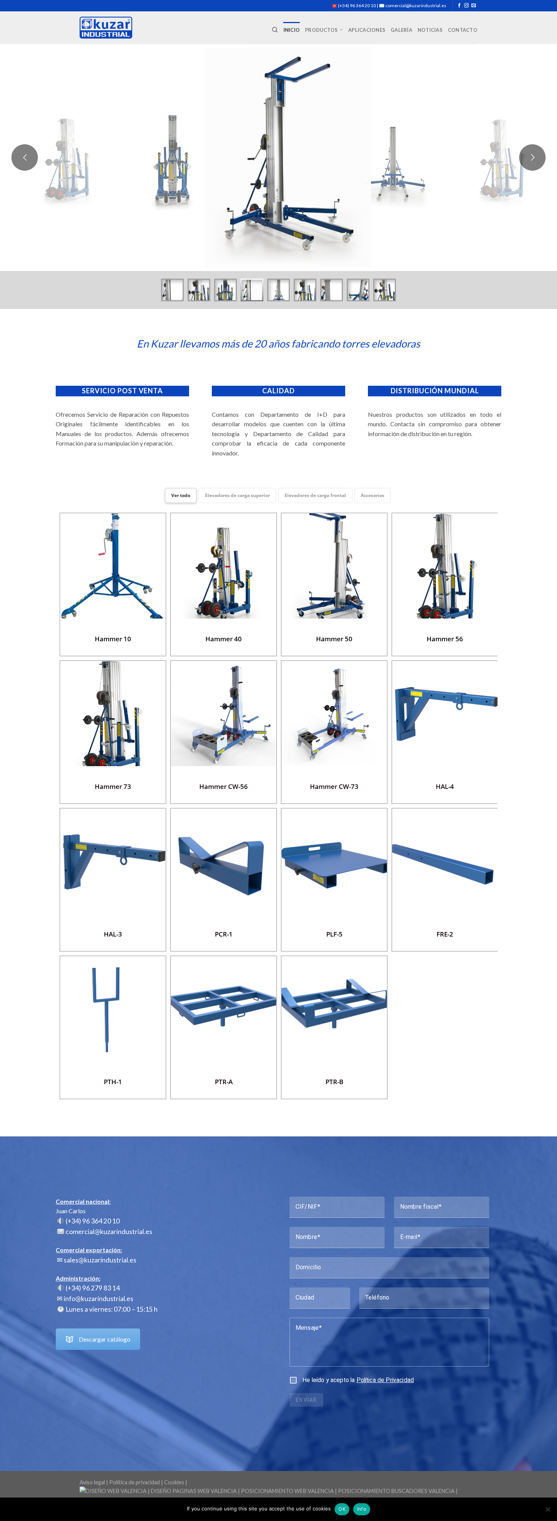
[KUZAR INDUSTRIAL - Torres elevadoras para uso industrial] (106, 27)
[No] (547, 1511)
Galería (401, 30)
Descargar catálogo (104, 1339)
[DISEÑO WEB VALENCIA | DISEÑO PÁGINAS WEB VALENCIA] (278, 1494)
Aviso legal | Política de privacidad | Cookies (132, 1482)
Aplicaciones (366, 30)
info (361, 1509)
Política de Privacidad (385, 1380)
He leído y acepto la (358, 1380)
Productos (321, 30)
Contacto (462, 30)
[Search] (275, 30)
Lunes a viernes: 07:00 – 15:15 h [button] (111, 1309)
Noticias (430, 30)
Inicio (291, 30)
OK (342, 1509)
